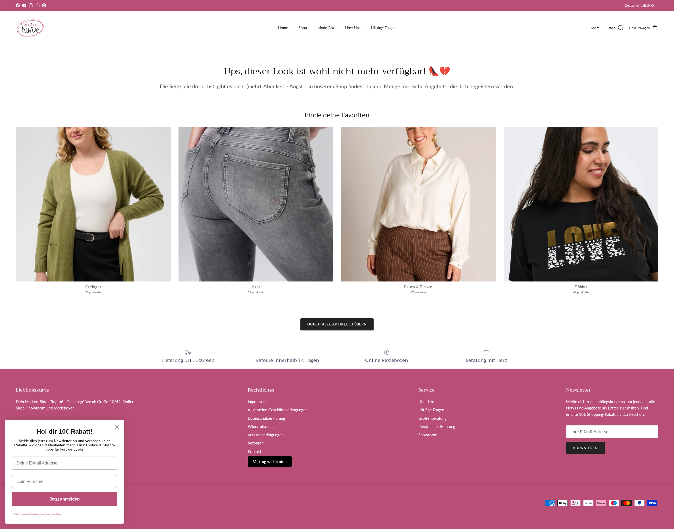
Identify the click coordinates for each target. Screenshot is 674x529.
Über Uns (352, 28)
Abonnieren (585, 448)
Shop (303, 28)
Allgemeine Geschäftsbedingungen (278, 409)
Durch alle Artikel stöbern (337, 324)
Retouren (256, 443)
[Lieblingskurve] (30, 27)
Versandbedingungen (266, 434)
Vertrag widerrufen (269, 461)
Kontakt (254, 451)
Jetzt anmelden (64, 499)
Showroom (35, 408)
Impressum (257, 401)
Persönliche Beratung (436, 426)
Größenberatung (432, 418)
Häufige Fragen (383, 28)
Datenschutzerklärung (266, 418)
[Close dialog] (117, 426)
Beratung (346, 5)
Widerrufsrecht (261, 426)
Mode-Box (326, 28)
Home (283, 28)
